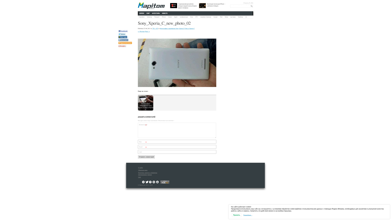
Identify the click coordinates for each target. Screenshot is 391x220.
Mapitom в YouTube (157, 182)
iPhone (164, 17)
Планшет (156, 17)
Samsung (149, 17)
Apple (175, 17)
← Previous (141, 31)
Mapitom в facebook (150, 182)
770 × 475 (155, 28)
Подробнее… (247, 215)
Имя (143, 142)
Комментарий (143, 125)
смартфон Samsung (205, 17)
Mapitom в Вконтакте (153, 182)
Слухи (170, 17)
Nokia (226, 17)
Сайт (140, 152)
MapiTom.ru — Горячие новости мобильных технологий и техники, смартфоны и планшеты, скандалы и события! (151, 6)
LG (246, 17)
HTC (196, 17)
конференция (184, 17)
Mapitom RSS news (143, 182)
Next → (147, 31)
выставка (233, 17)
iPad (221, 17)
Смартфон (141, 17)
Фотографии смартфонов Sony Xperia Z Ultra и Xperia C (177, 28)
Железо (141, 13)
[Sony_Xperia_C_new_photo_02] (177, 86)
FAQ (139, 177)
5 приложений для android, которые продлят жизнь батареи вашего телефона (187, 6)
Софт (148, 13)
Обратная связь (142, 170)
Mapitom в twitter (147, 182)
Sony (191, 17)
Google (216, 17)
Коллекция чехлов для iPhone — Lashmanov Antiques (216, 5)
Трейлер (240, 17)
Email (143, 147)
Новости (164, 13)
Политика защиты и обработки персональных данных (147, 174)
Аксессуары (156, 13)
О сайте (140, 168)
